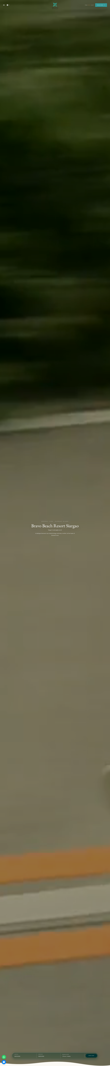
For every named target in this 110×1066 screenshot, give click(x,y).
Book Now (91, 1055)
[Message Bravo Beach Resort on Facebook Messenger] (4, 1062)
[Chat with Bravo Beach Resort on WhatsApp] (4, 1057)
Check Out (40, 1054)
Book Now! (101, 5)
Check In (16, 1054)
